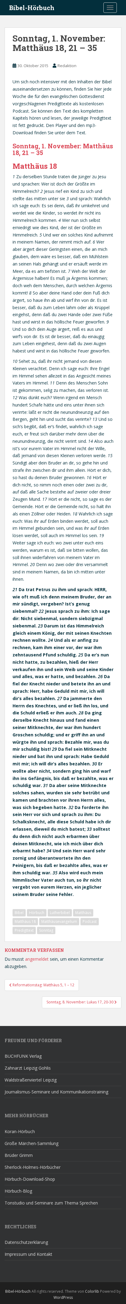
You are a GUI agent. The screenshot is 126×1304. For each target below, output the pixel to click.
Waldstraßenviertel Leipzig (31, 1080)
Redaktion (66, 65)
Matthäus (83, 912)
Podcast (90, 921)
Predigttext (24, 930)
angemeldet (37, 959)
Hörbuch (36, 912)
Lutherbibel (60, 912)
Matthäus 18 (25, 921)
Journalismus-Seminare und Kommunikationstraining (56, 1092)
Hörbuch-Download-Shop (30, 1179)
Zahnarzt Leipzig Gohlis (28, 1068)
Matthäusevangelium (59, 921)
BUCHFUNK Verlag (23, 1056)
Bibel (19, 912)
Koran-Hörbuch (20, 1131)
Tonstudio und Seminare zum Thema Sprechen (51, 1203)
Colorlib (92, 1291)
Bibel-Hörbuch (31, 8)
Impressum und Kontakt (28, 1254)
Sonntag (46, 930)
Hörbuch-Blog (18, 1191)
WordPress (63, 1297)
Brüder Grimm (19, 1155)
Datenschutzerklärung (26, 1242)
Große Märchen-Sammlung (31, 1143)
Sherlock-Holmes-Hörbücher (33, 1167)
